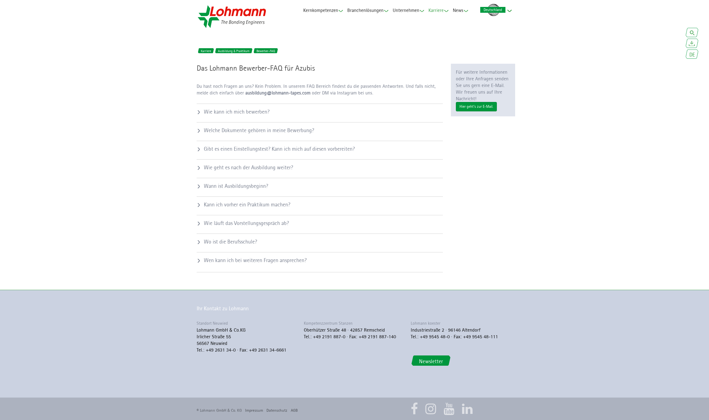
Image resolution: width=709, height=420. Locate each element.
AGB (294, 410)
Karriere (436, 10)
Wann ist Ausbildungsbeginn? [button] (236, 186)
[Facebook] (414, 409)
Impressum (254, 410)
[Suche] (692, 33)
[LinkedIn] (467, 409)
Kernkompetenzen (320, 10)
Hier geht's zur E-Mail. (476, 106)
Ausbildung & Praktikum (234, 51)
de (692, 54)
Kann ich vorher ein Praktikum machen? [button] (247, 204)
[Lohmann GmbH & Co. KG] (232, 16)
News (458, 10)
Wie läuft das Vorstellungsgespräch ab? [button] (246, 223)
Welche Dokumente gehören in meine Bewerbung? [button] (259, 130)
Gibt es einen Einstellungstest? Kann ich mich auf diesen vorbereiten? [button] (279, 148)
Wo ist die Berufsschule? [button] (230, 241)
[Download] (692, 44)
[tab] (320, 111)
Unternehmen (406, 10)
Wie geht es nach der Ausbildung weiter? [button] (248, 167)
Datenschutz (276, 410)
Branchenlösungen (365, 10)
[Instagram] (430, 409)
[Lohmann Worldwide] (492, 10)
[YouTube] (449, 409)
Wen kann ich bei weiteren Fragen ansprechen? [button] (255, 260)
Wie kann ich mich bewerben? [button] (236, 111)
